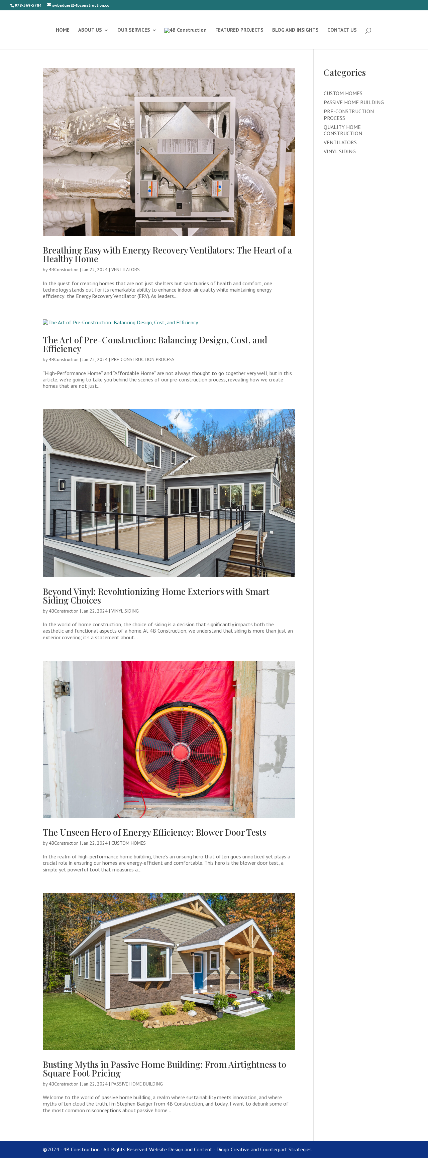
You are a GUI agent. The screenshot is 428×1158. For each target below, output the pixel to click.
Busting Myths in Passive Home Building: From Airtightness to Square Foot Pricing (164, 1068)
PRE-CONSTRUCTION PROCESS (143, 359)
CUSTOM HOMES (128, 843)
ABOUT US (90, 30)
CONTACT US (342, 30)
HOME (63, 30)
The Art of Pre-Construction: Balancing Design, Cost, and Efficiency (155, 344)
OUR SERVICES (133, 30)
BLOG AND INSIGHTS (295, 30)
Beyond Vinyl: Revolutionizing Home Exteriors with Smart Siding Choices (156, 596)
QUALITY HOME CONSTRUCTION (343, 130)
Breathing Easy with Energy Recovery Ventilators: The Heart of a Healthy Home (167, 254)
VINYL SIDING (125, 611)
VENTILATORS (125, 270)
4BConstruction (64, 270)
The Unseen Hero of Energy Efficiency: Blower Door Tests (154, 832)
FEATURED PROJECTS (239, 30)
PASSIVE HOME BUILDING (137, 1084)
